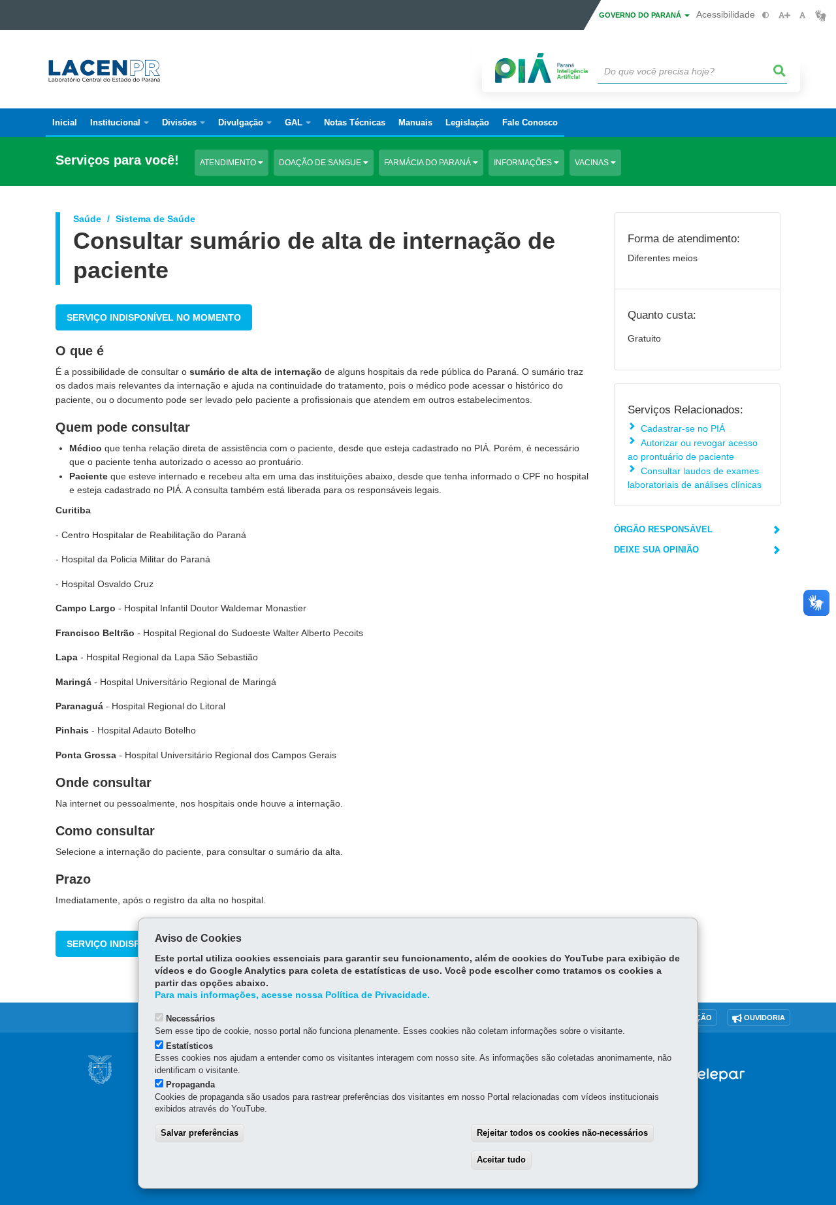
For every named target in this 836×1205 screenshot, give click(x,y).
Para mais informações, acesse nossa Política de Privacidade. (292, 995)
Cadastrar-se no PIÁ (683, 428)
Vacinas (593, 162)
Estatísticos (189, 1046)
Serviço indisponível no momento (154, 317)
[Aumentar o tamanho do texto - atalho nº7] (784, 15)
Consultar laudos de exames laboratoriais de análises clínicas (695, 478)
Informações (524, 162)
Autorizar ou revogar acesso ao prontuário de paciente (693, 450)
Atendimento (229, 162)
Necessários (190, 1018)
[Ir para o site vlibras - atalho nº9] (820, 15)
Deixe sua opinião (656, 549)
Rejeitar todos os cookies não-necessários (562, 1133)
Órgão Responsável (663, 529)
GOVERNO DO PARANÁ (641, 15)
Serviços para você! (117, 160)
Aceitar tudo (501, 1160)
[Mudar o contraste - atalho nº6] (765, 15)
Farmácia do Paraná (428, 162)
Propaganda (190, 1084)
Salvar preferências (199, 1133)
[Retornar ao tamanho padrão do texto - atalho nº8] (802, 15)
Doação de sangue (321, 162)
